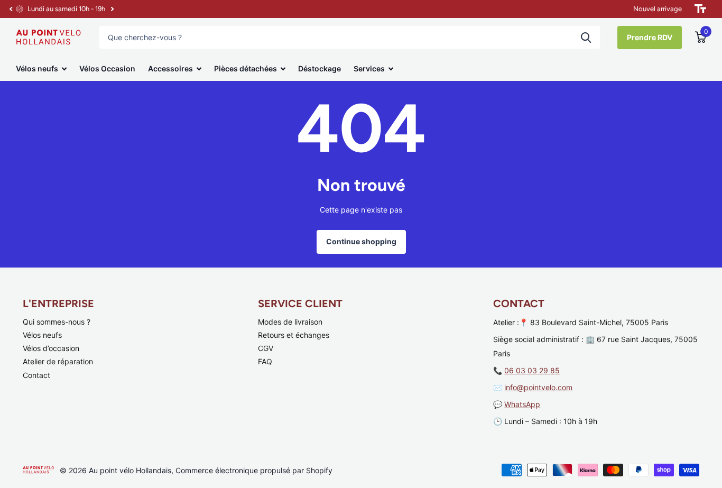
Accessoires (170, 68)
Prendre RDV (649, 37)
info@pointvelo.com (538, 387)
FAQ (265, 361)
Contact (36, 375)
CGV (265, 348)
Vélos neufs (37, 68)
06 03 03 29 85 (532, 370)
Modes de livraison (290, 321)
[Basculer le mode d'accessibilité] (700, 9)
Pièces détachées (245, 68)
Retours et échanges (293, 334)
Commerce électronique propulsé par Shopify (253, 470)
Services (369, 68)
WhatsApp (522, 404)
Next (112, 9)
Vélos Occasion (107, 68)
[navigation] (10, 9)
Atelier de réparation (58, 361)
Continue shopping (361, 241)
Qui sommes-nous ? (56, 321)
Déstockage (319, 68)
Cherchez (585, 37)
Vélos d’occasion (51, 348)
